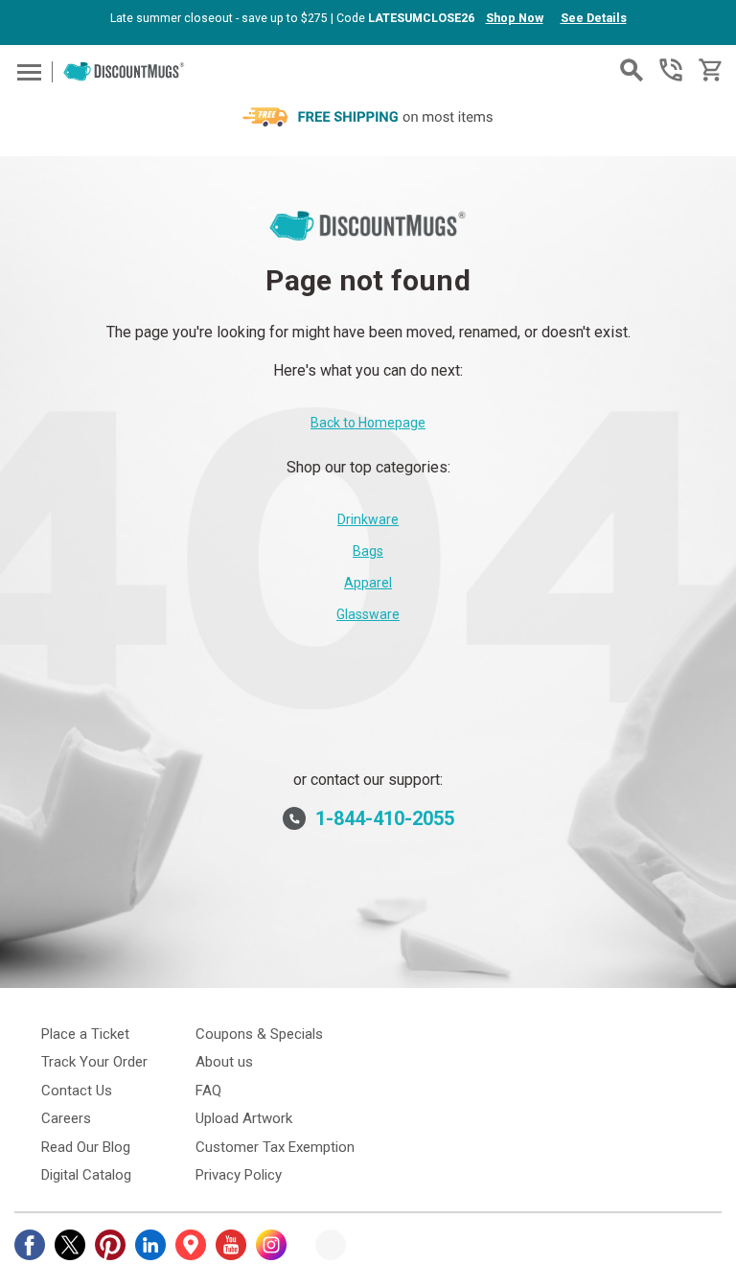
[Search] (631, 70)
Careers (66, 1118)
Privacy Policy (239, 1175)
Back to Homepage (368, 422)
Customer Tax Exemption (275, 1147)
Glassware (368, 614)
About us (224, 1061)
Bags (368, 551)
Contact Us (76, 1090)
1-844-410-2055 (671, 69)
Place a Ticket (85, 1034)
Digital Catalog (86, 1175)
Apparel (368, 582)
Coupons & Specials (259, 1034)
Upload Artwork (244, 1118)
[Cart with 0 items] (709, 70)
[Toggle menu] (26, 71)
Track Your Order (94, 1061)
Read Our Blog (85, 1147)
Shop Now (514, 18)
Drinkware (368, 519)
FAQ (208, 1090)
